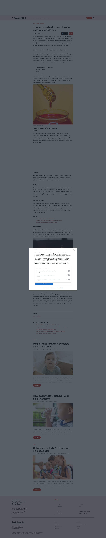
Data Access (53, 287)
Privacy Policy (60, 287)
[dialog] (53, 269)
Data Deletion (46, 287)
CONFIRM (44, 283)
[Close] (74, 250)
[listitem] (53, 268)
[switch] (68, 271)
